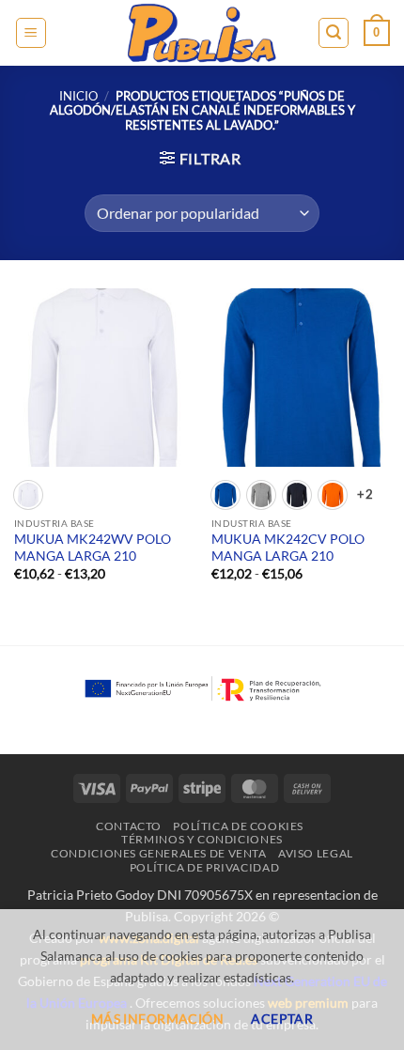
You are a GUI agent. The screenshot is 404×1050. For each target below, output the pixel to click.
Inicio (78, 95)
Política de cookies (238, 826)
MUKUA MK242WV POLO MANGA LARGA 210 (92, 548)
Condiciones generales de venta (158, 853)
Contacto (129, 826)
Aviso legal (315, 853)
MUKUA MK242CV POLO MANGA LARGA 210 (288, 548)
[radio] (28, 495)
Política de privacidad (204, 867)
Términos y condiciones (201, 839)
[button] (31, 33)
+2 (365, 494)
